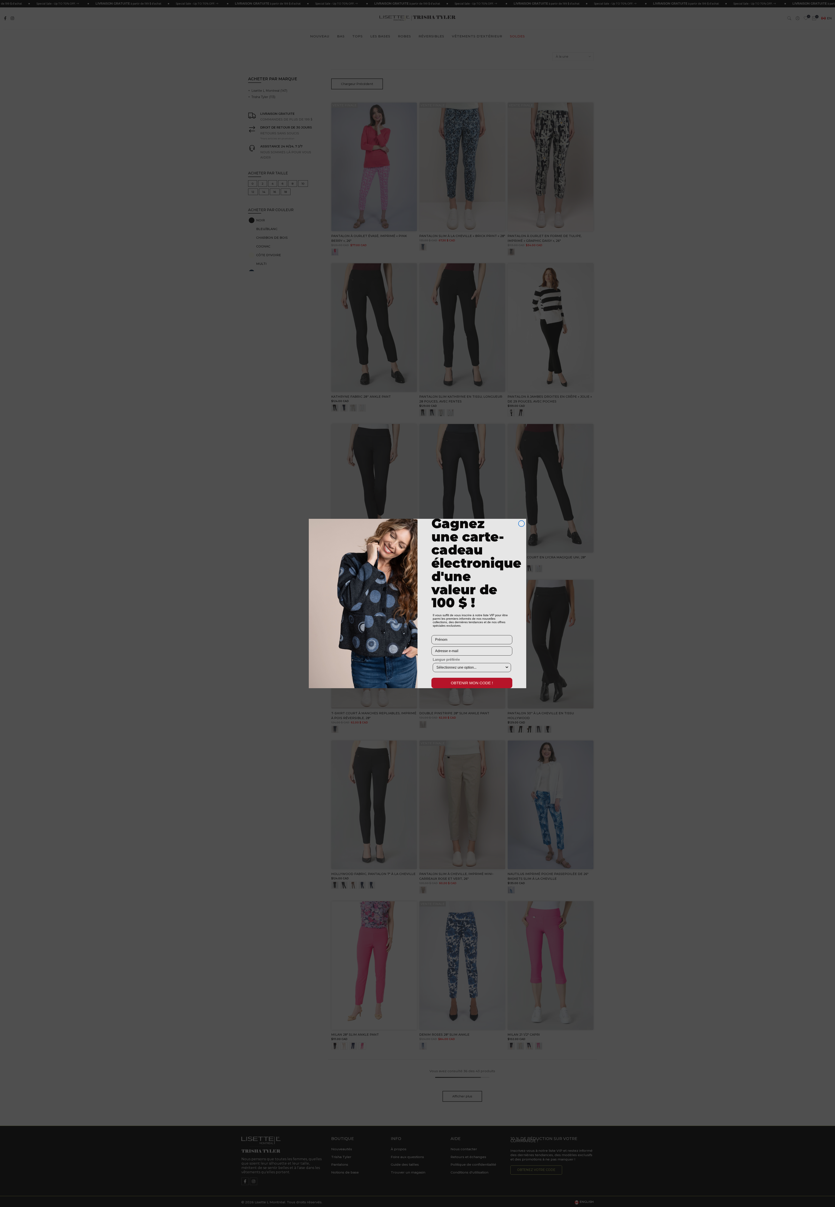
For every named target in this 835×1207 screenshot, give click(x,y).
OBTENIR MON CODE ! (472, 683)
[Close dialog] (521, 524)
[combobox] (470, 667)
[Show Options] (507, 667)
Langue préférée (446, 659)
